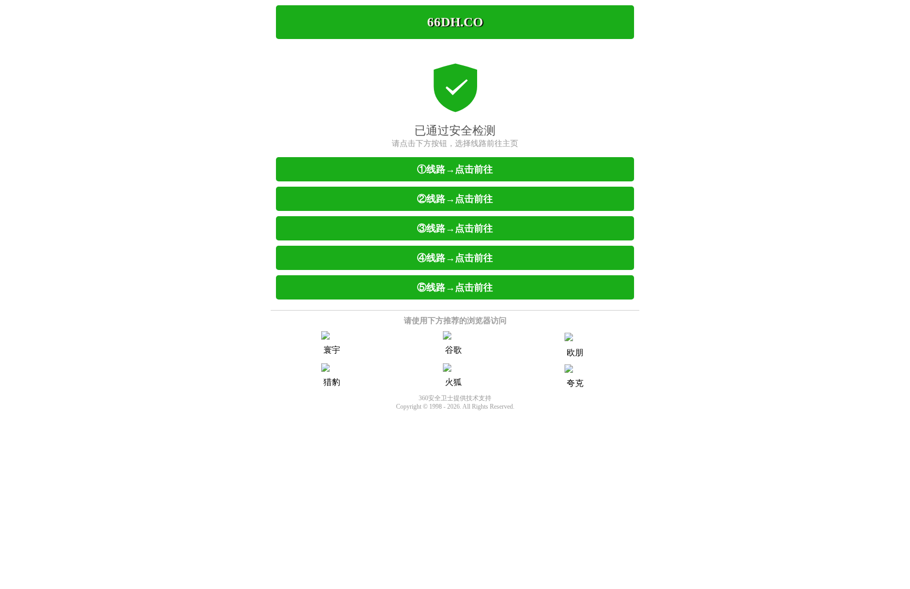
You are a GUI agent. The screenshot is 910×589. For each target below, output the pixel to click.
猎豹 (331, 382)
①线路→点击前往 (455, 169)
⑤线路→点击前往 (455, 287)
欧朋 (575, 352)
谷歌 (453, 349)
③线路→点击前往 (455, 228)
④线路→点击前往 (455, 258)
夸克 (575, 383)
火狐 (453, 382)
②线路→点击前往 (455, 199)
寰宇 (331, 349)
